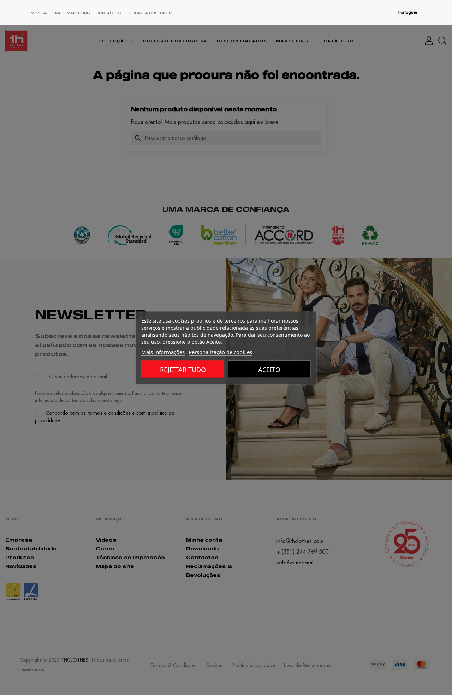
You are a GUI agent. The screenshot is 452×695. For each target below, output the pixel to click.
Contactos (108, 13)
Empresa (37, 13)
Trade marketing (71, 13)
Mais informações (163, 351)
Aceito (269, 369)
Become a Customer (149, 13)
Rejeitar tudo (183, 369)
